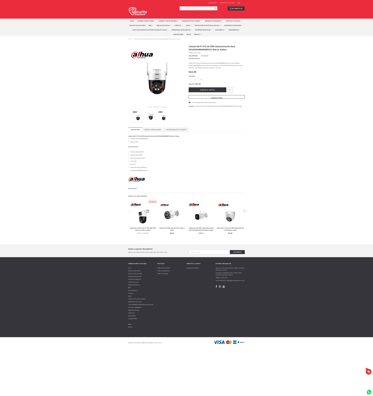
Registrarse (223, 2)
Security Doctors (194, 53)
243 (193, 102)
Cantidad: (192, 76)
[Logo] (138, 10)
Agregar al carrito (142, 225)
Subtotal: (192, 84)
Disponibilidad (193, 56)
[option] (157, 74)
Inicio (129, 39)
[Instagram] (220, 286)
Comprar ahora (216, 98)
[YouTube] (224, 286)
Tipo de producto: (194, 58)
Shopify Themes (157, 343)
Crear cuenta (231, 2)
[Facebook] (216, 286)
